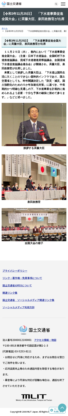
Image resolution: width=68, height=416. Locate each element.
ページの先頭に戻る (59, 410)
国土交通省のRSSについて (17, 285)
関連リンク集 (9, 292)
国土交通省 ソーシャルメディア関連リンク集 (28, 300)
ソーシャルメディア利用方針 (18, 307)
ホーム (5, 28)
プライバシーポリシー (14, 270)
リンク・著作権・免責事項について (22, 278)
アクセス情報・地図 (45, 340)
